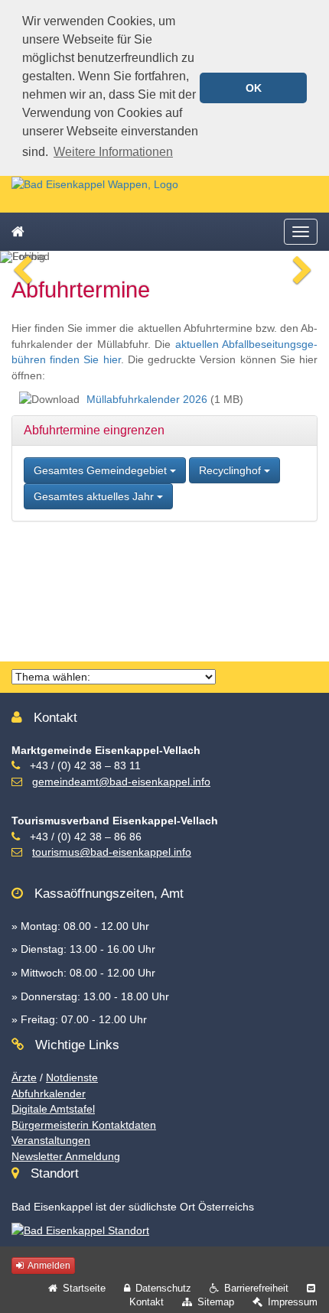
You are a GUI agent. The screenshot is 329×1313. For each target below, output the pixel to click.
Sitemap (215, 1302)
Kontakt (146, 1302)
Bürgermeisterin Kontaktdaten (83, 1125)
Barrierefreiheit (256, 1288)
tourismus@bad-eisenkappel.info (111, 852)
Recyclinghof (231, 470)
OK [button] (254, 88)
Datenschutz (163, 1288)
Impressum (293, 1302)
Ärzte (24, 1077)
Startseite (84, 1288)
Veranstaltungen (50, 1140)
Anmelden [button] (48, 1265)
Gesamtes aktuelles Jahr (95, 496)
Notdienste (72, 1077)
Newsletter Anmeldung (65, 1156)
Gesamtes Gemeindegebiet (102, 470)
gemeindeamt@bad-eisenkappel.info (121, 781)
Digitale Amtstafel (53, 1109)
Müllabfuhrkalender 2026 (146, 399)
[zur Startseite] (94, 183)
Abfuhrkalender (48, 1093)
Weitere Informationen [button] (113, 151)
